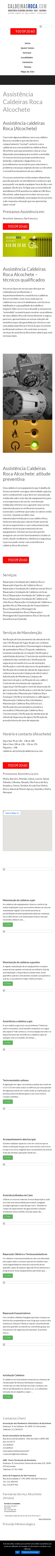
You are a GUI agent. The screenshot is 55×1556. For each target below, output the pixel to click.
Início (27, 43)
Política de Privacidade (30, 1552)
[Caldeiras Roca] (27, 11)
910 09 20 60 (25, 31)
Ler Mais (7, 924)
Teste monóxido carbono (16, 1080)
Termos (27, 66)
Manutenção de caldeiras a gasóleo (21, 962)
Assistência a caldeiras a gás (17, 1021)
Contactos (27, 62)
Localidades (27, 57)
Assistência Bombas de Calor (18, 1195)
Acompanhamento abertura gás (19, 1139)
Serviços (27, 52)
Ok (17, 1552)
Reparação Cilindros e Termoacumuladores (25, 1254)
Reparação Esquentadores (17, 1313)
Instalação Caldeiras (13, 1375)
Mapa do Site (27, 71)
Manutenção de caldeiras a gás (19, 900)
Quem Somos (27, 47)
